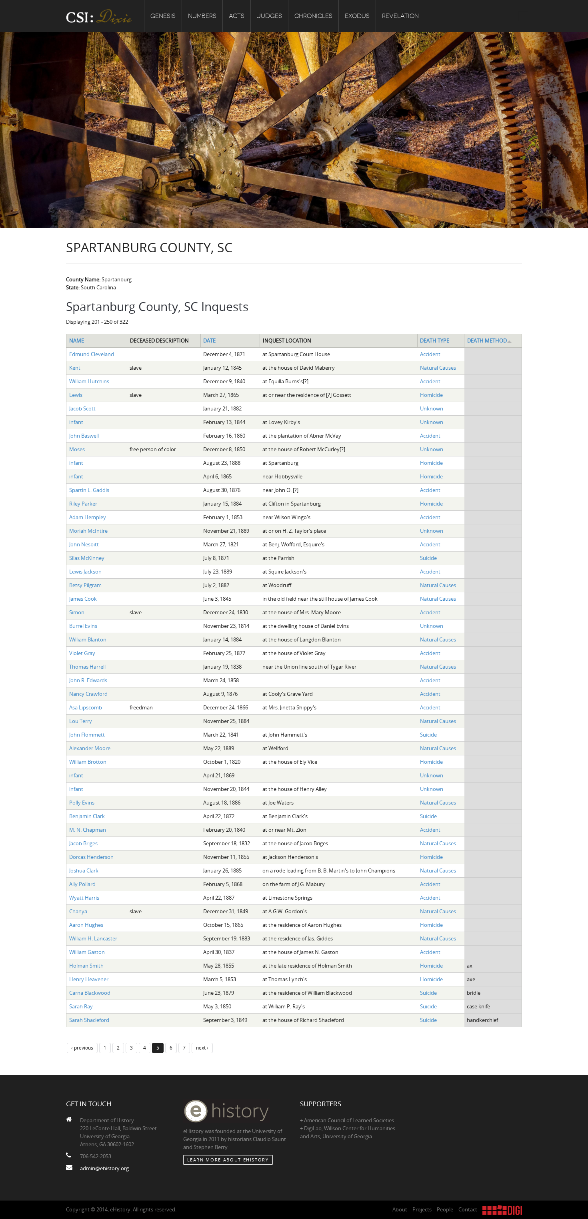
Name (76, 340)
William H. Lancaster (93, 938)
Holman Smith (86, 965)
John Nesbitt (84, 544)
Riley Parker (83, 503)
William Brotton (87, 761)
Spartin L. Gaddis (89, 490)
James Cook (83, 598)
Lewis (75, 394)
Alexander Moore (89, 748)
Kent (74, 367)
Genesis (163, 16)
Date (209, 340)
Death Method (487, 340)
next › (202, 1047)
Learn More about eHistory (228, 1160)
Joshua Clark (83, 870)
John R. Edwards (88, 680)
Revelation (400, 16)
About (399, 1209)
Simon (76, 612)
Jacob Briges (83, 843)
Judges (269, 16)
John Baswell (84, 435)
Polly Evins (81, 802)
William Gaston (87, 952)
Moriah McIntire (88, 530)
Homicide (431, 394)
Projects (422, 1209)
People (445, 1209)
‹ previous (82, 1047)
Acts (236, 16)
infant (76, 422)
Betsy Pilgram (85, 585)
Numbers (202, 16)
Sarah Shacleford (89, 1020)
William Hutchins (89, 381)
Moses (77, 449)
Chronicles (313, 16)
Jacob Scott (82, 408)
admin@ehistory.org (104, 1168)
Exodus (357, 16)
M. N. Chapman (87, 829)
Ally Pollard (82, 884)
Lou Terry (80, 721)
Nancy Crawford (88, 693)
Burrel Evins (83, 625)
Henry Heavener (88, 979)
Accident (430, 354)
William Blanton (87, 639)
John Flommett (87, 734)
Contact (467, 1209)
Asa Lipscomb (85, 707)
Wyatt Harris (84, 897)
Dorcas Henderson (91, 856)
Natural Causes (438, 367)
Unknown (431, 408)
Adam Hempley (87, 517)
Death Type (434, 340)
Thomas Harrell (87, 666)
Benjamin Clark (87, 816)
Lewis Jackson (85, 571)
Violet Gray (82, 653)
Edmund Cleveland (91, 354)
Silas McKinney (86, 558)
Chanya (78, 911)
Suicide (428, 558)
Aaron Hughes (86, 924)
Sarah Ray (81, 1006)
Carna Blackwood (89, 992)
